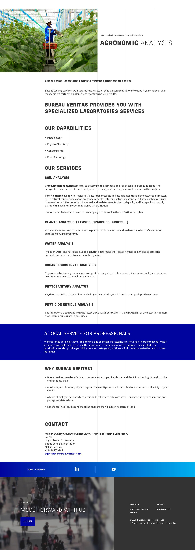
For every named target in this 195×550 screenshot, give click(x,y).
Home (102, 35)
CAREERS (160, 504)
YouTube (114, 469)
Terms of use (158, 519)
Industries (110, 35)
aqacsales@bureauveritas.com (63, 453)
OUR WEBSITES (163, 509)
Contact (134, 504)
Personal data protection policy (161, 523)
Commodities (122, 35)
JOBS (27, 521)
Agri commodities (136, 35)
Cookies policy (138, 523)
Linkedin (77, 469)
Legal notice (144, 519)
